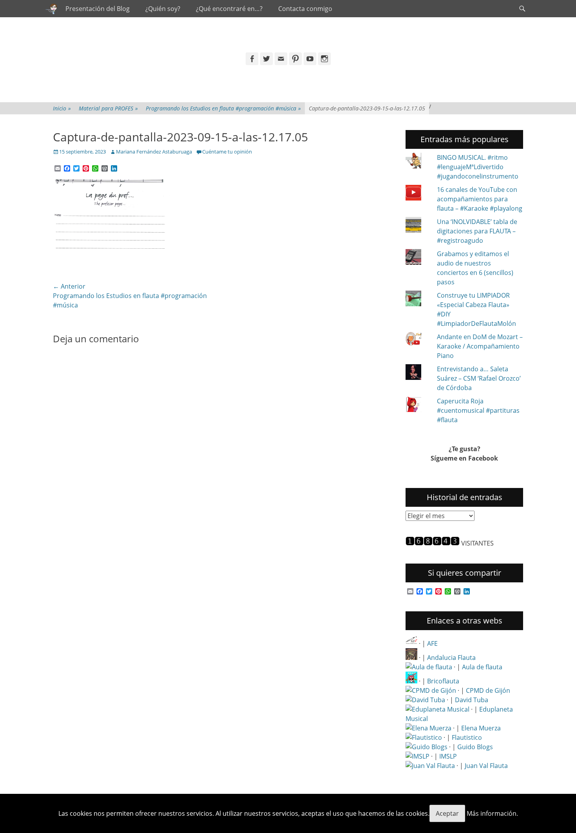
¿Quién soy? (162, 8)
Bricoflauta (443, 681)
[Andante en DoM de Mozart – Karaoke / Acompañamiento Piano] (418, 340)
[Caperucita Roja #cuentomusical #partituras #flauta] (418, 405)
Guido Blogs (475, 747)
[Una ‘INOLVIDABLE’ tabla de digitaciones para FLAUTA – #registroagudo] (418, 226)
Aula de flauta (482, 667)
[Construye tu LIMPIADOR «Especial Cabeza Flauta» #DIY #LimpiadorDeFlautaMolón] (418, 300)
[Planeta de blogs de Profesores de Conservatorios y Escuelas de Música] (426, 747)
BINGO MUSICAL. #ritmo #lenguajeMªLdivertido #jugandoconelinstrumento (477, 167)
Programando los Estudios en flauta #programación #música (223, 108)
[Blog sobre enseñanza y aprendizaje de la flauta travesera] (428, 728)
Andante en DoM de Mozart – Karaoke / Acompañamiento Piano (480, 346)
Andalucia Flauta (451, 657)
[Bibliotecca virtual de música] (417, 756)
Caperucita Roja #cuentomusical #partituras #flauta (478, 410)
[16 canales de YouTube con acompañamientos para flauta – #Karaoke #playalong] (418, 194)
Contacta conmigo (305, 8)
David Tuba (471, 700)
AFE (432, 643)
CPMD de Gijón (488, 690)
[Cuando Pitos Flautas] (51, 8)
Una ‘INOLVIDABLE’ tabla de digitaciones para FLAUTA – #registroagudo (477, 231)
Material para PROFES (108, 108)
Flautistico (467, 737)
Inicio (62, 108)
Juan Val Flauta (486, 765)
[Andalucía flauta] (411, 657)
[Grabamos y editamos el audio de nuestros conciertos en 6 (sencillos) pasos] (418, 258)
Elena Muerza (481, 728)
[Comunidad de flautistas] (424, 737)
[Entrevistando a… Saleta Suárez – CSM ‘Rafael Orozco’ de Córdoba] (418, 373)
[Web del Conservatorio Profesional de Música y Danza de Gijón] (431, 690)
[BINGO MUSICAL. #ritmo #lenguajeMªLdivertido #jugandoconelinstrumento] (418, 162)
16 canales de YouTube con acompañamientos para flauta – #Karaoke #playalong (479, 199)
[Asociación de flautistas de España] (411, 643)
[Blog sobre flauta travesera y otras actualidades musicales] (430, 765)
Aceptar (447, 813)
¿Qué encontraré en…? (229, 8)
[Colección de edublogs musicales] (437, 709)
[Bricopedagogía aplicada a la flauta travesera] (411, 681)
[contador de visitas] (433, 543)
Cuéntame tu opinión (227, 151)
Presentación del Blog (97, 8)
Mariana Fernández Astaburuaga (154, 151)
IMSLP (448, 756)
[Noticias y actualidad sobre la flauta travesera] (429, 667)
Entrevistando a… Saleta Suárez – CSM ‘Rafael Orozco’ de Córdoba (479, 378)
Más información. (492, 813)
